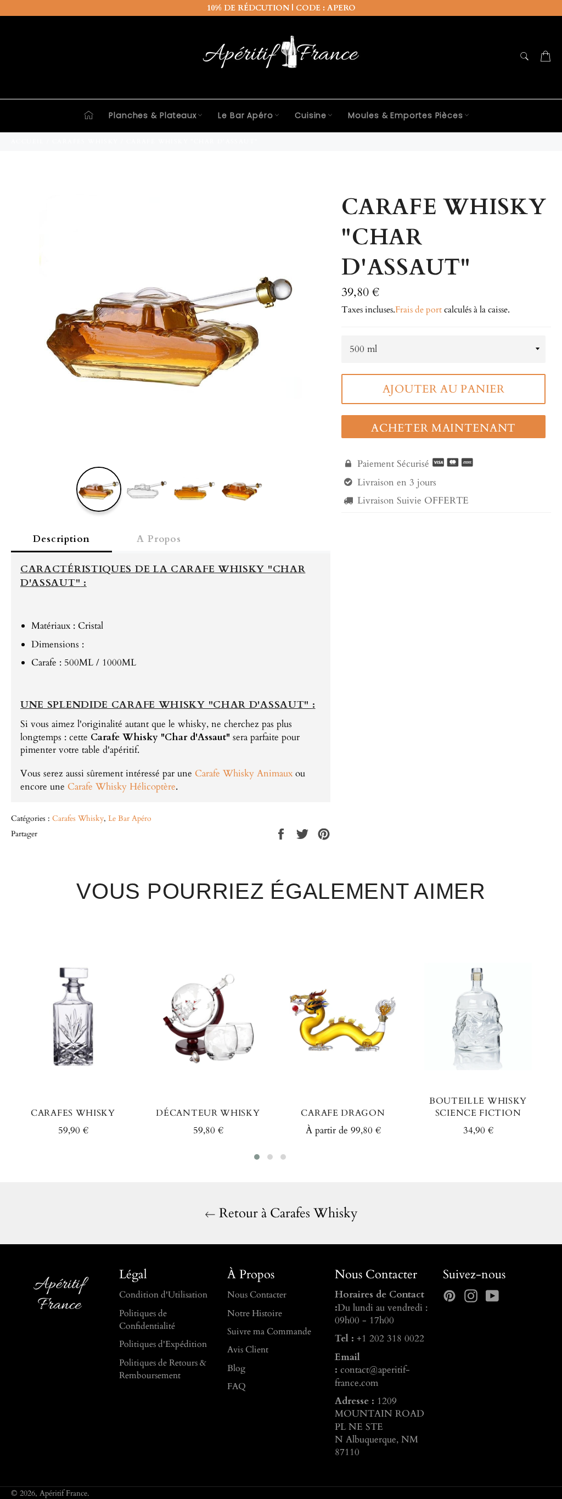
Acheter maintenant (443, 428)
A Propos (159, 539)
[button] (256, 1156)
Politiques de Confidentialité (147, 1319)
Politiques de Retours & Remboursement (162, 1369)
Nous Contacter (256, 1295)
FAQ (236, 1386)
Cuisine (311, 115)
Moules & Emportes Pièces (405, 115)
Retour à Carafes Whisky (287, 1213)
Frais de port (418, 310)
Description (61, 539)
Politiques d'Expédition (163, 1344)
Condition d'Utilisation (163, 1295)
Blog (236, 1368)
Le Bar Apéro (245, 115)
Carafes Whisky (78, 818)
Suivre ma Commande (269, 1331)
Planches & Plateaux (152, 115)
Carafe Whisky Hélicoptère (122, 786)
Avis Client (247, 1350)
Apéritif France (63, 1493)
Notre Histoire (254, 1313)
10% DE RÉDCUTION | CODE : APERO (281, 8)
